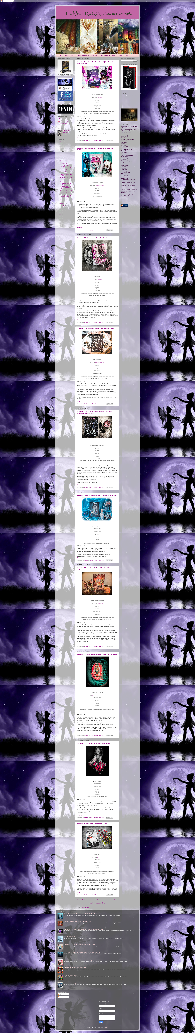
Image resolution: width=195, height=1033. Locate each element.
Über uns (67, 55)
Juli (61, 151)
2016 (60, 218)
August (62, 149)
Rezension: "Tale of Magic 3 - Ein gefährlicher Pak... (66, 187)
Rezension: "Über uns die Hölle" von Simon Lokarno (94, 743)
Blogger (105, 1027)
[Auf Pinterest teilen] (112, 140)
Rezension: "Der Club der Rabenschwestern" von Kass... (66, 179)
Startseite (59, 55)
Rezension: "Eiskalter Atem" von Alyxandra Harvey (76, 936)
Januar (62, 205)
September (63, 147)
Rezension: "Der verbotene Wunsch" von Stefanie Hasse (95, 328)
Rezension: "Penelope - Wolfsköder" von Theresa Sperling (78, 960)
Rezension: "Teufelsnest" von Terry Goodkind (92, 238)
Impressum (94, 55)
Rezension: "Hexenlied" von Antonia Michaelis (75, 967)
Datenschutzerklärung (104, 55)
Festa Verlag (100, 279)
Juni (61, 153)
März (61, 159)
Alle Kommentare (63, 996)
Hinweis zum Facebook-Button (120, 55)
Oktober (62, 145)
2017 (60, 216)
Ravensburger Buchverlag (100, 185)
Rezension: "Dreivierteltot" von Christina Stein (92, 823)
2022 (60, 141)
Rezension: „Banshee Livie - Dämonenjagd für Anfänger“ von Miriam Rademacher (83, 929)
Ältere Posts (114, 900)
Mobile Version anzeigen (97, 903)
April (61, 157)
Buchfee (66, 130)
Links (72, 55)
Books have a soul (64, 121)
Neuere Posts (81, 900)
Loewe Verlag (100, 97)
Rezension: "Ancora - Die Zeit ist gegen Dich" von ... (66, 192)
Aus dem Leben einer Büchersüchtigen (64, 124)
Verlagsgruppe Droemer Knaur (100, 362)
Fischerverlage (99, 857)
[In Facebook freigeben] (111, 140)
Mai (61, 155)
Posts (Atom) (85, 907)
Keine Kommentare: (99, 140)
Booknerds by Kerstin (64, 118)
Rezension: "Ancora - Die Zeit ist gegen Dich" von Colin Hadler (97, 654)
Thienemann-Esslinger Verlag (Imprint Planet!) (99, 695)
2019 (60, 212)
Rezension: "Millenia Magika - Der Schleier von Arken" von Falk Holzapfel (81, 983)
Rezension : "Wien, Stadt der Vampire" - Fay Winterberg (77, 921)
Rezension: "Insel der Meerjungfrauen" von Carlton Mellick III (96, 495)
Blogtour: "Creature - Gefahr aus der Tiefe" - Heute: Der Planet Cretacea (81, 913)
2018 (60, 214)
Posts (60, 994)
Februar (62, 203)
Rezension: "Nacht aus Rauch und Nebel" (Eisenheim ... (65, 162)
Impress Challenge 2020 (82, 55)
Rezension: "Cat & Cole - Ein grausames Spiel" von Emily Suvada (79, 944)
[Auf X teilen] (109, 140)
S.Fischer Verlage (100, 603)
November (63, 143)
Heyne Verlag (100, 447)
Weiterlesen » (80, 137)
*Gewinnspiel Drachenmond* (71, 975)
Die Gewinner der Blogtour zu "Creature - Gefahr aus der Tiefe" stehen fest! (82, 952)
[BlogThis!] (108, 140)
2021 (60, 208)
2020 (60, 210)
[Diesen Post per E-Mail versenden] (107, 140)
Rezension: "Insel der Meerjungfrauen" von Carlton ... (65, 183)
